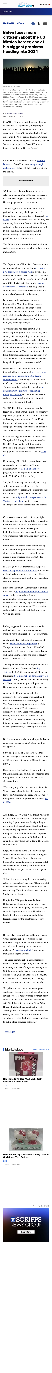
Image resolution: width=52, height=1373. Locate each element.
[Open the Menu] (4, 4)
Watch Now (44, 4)
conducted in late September (23, 643)
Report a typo (10, 1032)
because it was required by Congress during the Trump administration (24, 375)
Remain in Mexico (30, 468)
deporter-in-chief (23, 949)
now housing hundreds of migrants (20, 570)
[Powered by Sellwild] (45, 1206)
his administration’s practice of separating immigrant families (23, 390)
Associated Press (15, 113)
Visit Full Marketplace (40, 1049)
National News (13, 23)
